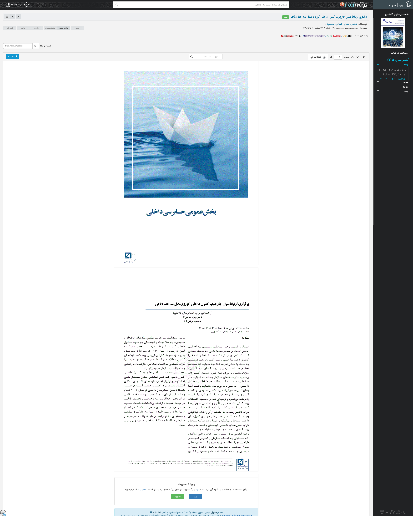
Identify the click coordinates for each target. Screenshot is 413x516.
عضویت (392, 5)
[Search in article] (191, 56)
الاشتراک (157, 512)
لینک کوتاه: (45, 45)
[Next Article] (12, 16)
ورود (401, 5)
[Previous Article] (18, 16)
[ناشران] (387, 513)
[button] (393, 33)
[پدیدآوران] (392, 513)
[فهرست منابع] (403, 513)
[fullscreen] (364, 57)
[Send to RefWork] (287, 35)
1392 (405, 92)
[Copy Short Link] (35, 46)
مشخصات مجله (399, 53)
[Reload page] (330, 57)
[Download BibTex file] (298, 35)
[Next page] (357, 57)
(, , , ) (325, 35)
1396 (405, 65)
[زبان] (26, 5)
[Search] (116, 4)
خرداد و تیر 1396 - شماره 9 (395, 74)
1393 (405, 87)
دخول (214, 512)
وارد (198, 489)
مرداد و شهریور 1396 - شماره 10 (393, 69)
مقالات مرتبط (64, 28)
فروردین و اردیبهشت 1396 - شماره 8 (392, 78)
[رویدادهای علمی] (382, 513)
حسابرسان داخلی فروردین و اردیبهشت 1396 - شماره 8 (345, 28)
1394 (405, 83)
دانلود (12, 56)
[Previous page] (352, 57)
